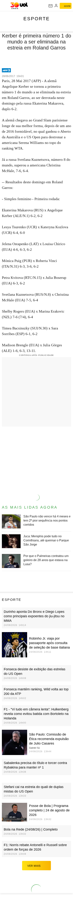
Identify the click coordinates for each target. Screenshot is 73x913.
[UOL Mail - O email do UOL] (50, 6)
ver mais (34, 865)
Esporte (36, 18)
